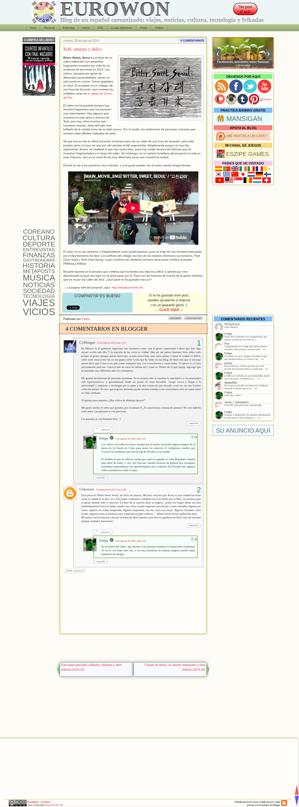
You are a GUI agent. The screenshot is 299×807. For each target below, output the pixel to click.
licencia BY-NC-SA (54, 805)
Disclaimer (33, 802)
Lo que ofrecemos (121, 27)
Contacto (46, 802)
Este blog (68, 27)
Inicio (33, 27)
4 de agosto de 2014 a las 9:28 (111, 489)
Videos (159, 27)
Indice (85, 27)
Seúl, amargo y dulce (82, 49)
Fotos (143, 27)
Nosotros (49, 27)
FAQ (100, 27)
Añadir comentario (75, 570)
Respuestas (105, 429)
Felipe (86, 318)
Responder (194, 423)
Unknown (86, 489)
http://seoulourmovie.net (127, 287)
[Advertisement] (133, 647)
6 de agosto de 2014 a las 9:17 (131, 438)
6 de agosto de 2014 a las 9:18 (131, 541)
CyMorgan (87, 342)
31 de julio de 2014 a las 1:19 (111, 343)
